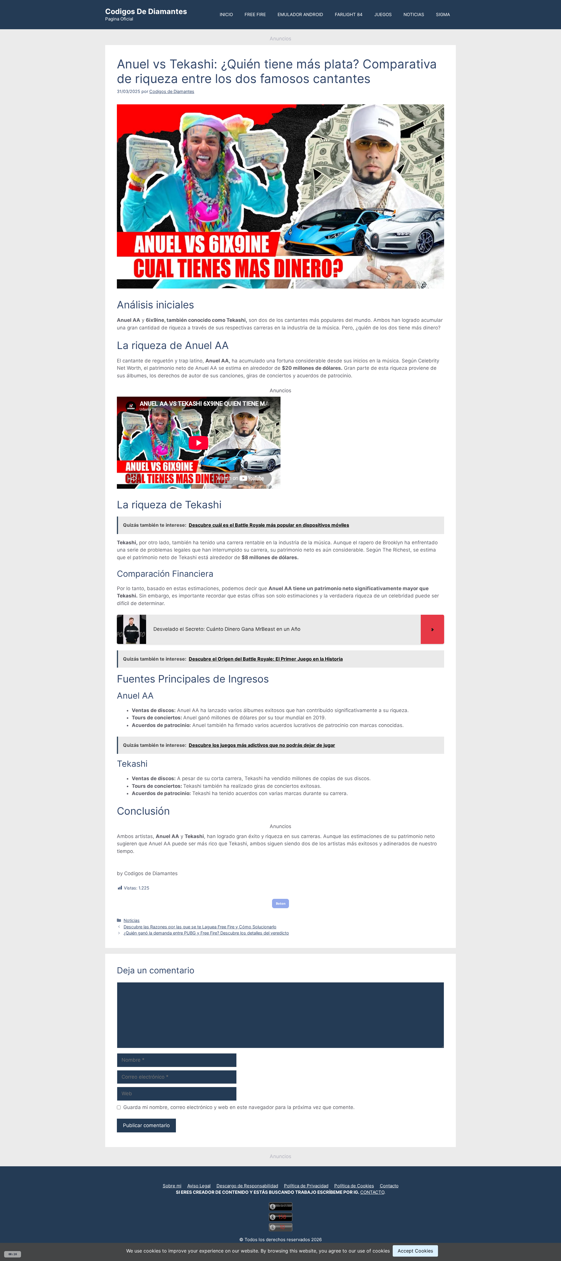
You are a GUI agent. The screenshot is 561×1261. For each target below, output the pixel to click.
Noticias (132, 920)
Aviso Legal (199, 1186)
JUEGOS (383, 14)
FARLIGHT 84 (349, 14)
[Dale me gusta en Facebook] (283, 1178)
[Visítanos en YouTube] (278, 1178)
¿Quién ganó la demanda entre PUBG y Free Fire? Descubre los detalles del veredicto (206, 932)
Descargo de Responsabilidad (247, 1186)
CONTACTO (372, 1192)
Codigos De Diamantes (146, 11)
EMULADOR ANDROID (300, 14)
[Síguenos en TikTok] (280, 1178)
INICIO (226, 14)
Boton (280, 903)
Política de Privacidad (306, 1186)
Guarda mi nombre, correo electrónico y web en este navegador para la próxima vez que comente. (239, 1107)
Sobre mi (172, 1186)
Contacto (389, 1186)
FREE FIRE (255, 14)
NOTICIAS (414, 14)
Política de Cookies (354, 1186)
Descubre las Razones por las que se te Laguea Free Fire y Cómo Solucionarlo (200, 926)
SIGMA (443, 14)
